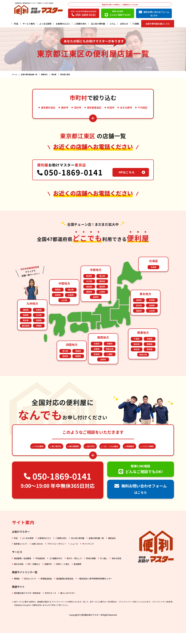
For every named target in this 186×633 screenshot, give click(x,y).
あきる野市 (126, 107)
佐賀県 (39, 309)
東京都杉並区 (48, 107)
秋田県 (152, 300)
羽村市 (77, 107)
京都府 (109, 343)
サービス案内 (29, 24)
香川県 (65, 351)
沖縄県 (39, 325)
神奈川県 (143, 354)
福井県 (102, 281)
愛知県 (102, 286)
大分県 (39, 315)
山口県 (64, 300)
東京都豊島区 (94, 107)
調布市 (64, 107)
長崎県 (26, 315)
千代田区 (142, 107)
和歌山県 (109, 349)
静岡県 (89, 291)
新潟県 (89, 276)
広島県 (71, 295)
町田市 (110, 107)
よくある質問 (45, 24)
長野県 (96, 297)
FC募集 (135, 24)
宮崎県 (39, 320)
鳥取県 (58, 289)
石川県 (89, 281)
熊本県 (26, 320)
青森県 (139, 300)
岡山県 (71, 289)
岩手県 (139, 305)
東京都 (149, 349)
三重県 (109, 354)
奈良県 (96, 354)
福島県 (139, 310)
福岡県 (26, 309)
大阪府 (96, 343)
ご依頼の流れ (80, 24)
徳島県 (78, 351)
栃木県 (136, 344)
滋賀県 (103, 359)
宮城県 (152, 305)
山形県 (152, 310)
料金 (16, 24)
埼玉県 (136, 349)
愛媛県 (78, 356)
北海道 (153, 267)
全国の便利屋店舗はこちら (158, 24)
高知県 (65, 356)
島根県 (58, 295)
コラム (112, 24)
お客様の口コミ (63, 24)
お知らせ (124, 24)
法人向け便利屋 (98, 24)
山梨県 (102, 291)
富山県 (102, 276)
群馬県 (149, 344)
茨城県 (149, 338)
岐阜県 (89, 286)
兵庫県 (96, 349)
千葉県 (136, 338)
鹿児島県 (26, 325)
